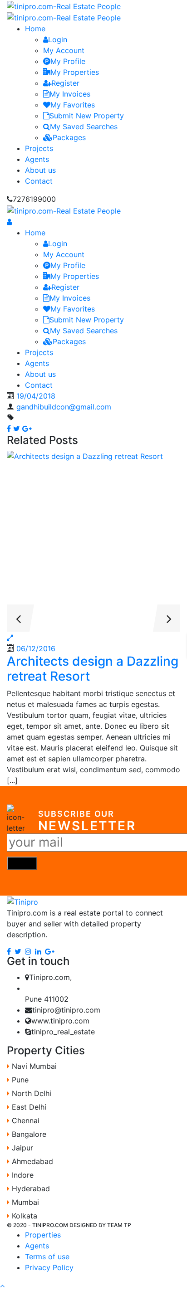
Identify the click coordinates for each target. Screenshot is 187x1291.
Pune (19, 1079)
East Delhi (28, 1106)
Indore (22, 1174)
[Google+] (49, 951)
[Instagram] (28, 951)
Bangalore (28, 1134)
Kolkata (23, 1215)
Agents (37, 1245)
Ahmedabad (31, 1161)
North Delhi (30, 1093)
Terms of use (47, 1256)
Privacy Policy (49, 1267)
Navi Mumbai (33, 1066)
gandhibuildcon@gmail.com (63, 406)
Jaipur (21, 1147)
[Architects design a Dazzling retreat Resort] (93, 541)
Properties (43, 1234)
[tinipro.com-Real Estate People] (64, 5)
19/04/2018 (35, 395)
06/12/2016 (35, 648)
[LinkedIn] (38, 951)
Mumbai (24, 1202)
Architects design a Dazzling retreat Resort (92, 668)
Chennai (24, 1120)
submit (22, 863)
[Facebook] (9, 951)
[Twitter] (18, 951)
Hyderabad (30, 1188)
